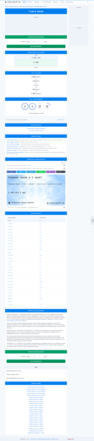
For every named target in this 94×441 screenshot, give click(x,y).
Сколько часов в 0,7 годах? (36, 399)
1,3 (40, 229)
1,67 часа (10, 237)
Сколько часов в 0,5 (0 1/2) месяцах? (36, 391)
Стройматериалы (47, 2)
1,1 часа (10, 223)
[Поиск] (88, 2)
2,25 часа (10, 255)
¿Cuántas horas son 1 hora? (36, 430)
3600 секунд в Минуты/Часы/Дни (36, 128)
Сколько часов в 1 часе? (37, 130)
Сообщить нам (60, 119)
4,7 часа (10, 293)
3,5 (40, 272)
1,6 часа (10, 235)
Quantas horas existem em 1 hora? (36, 433)
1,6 (40, 235)
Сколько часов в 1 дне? (36, 405)
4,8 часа (10, 295)
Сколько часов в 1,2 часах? (36, 424)
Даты (25, 2)
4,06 (41, 287)
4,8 (40, 295)
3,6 (40, 275)
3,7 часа (10, 278)
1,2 (40, 226)
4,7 (40, 293)
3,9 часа (10, 284)
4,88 (41, 298)
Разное (62, 2)
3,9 (40, 284)
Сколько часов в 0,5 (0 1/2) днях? (36, 387)
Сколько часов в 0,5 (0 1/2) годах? (36, 395)
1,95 (41, 249)
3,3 (40, 269)
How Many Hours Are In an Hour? (36, 428)
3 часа (9, 264)
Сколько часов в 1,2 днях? (36, 422)
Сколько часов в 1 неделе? (36, 411)
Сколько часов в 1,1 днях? (36, 415)
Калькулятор (70, 2)
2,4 (40, 258)
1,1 (40, 223)
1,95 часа (10, 249)
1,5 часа (10, 232)
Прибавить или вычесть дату (14, 148)
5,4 (40, 304)
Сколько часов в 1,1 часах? (36, 418)
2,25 (41, 255)
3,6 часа (10, 275)
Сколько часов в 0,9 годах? (36, 403)
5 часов (10, 301)
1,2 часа (10, 226)
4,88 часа (10, 298)
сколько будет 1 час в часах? (14, 320)
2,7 (40, 261)
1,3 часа (10, 229)
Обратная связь (92, 220)
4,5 (40, 290)
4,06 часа (10, 287)
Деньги (56, 2)
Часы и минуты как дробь (13, 144)
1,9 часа (10, 246)
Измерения (36, 2)
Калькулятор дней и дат (13, 146)
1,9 (40, 246)
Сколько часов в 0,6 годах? (36, 397)
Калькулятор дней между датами (15, 152)
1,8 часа (10, 243)
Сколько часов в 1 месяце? (36, 409)
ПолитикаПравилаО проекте (43, 439)
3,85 (41, 281)
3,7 (40, 278)
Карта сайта (33, 439)
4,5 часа (10, 290)
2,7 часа (10, 261)
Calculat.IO (22, 439)
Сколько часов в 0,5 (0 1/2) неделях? (36, 393)
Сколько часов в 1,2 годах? (36, 426)
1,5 (40, 232)
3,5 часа (10, 272)
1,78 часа (10, 240)
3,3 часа (10, 269)
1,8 (40, 243)
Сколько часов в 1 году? (36, 413)
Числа (31, 2)
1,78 (41, 240)
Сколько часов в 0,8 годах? (36, 401)
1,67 (41, 237)
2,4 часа (10, 258)
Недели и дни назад (12, 150)
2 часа (9, 252)
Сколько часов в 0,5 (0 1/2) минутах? (36, 389)
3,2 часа (10, 266)
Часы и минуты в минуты (13, 142)
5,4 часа (10, 304)
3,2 (40, 266)
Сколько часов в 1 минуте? (36, 407)
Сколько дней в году (12, 140)
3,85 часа (10, 281)
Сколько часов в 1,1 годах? (36, 420)
